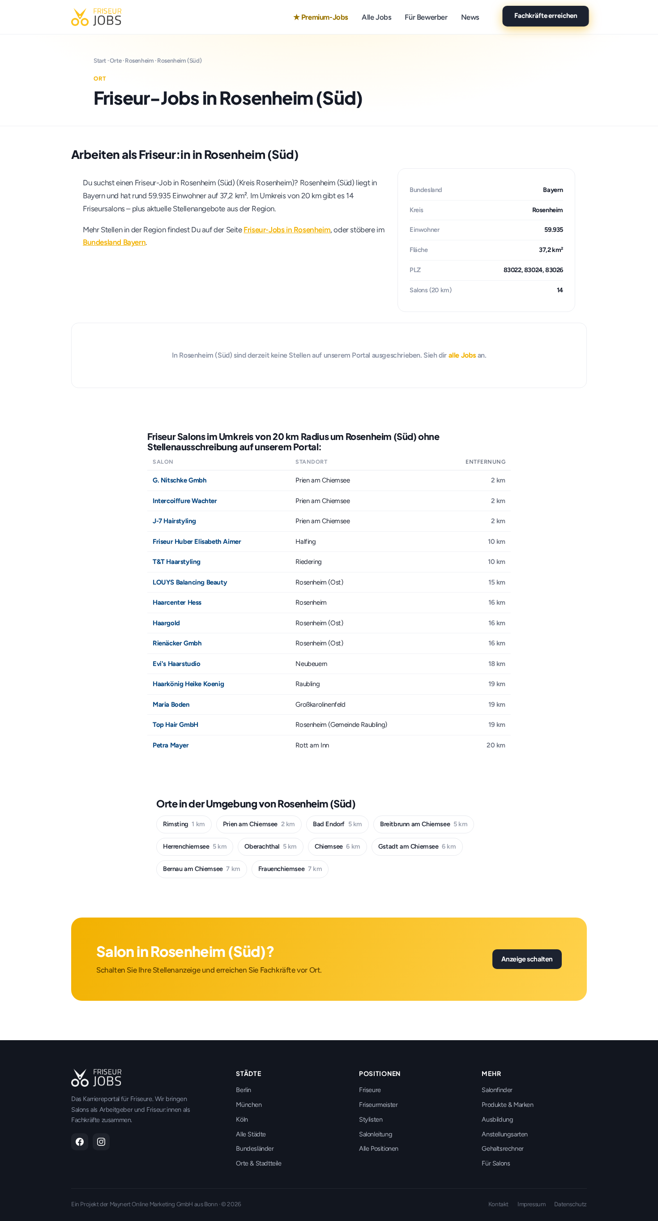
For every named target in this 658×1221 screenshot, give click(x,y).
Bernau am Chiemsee (201, 869)
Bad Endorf (337, 824)
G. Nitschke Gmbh (180, 480)
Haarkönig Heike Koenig (188, 684)
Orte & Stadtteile (258, 1163)
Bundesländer (254, 1148)
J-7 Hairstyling (174, 521)
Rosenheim (139, 60)
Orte (115, 60)
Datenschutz (570, 1204)
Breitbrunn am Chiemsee (423, 824)
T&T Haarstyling (177, 562)
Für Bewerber (426, 17)
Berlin (243, 1090)
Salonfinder (497, 1090)
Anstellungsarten (505, 1134)
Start (100, 60)
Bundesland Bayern (114, 242)
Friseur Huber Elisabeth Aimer (197, 542)
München (248, 1105)
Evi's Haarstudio (177, 664)
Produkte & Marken (507, 1105)
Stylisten (370, 1119)
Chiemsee (337, 846)
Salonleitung (375, 1134)
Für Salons (496, 1163)
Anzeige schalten (527, 959)
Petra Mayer (171, 745)
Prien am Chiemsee (259, 824)
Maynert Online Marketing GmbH (151, 1204)
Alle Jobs (376, 17)
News (470, 17)
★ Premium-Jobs (320, 17)
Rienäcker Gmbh (177, 643)
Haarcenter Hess (177, 602)
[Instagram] (101, 1141)
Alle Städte (251, 1134)
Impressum (531, 1204)
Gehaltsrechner (502, 1148)
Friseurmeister (378, 1105)
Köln (242, 1119)
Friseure (370, 1090)
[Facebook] (79, 1141)
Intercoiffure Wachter (185, 501)
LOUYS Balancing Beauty (190, 582)
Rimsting (184, 824)
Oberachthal (270, 846)
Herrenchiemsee (194, 846)
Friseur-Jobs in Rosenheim (287, 229)
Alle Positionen (378, 1148)
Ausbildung (497, 1119)
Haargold (166, 623)
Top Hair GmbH (175, 725)
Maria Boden (171, 704)
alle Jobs (462, 355)
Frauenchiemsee (290, 869)
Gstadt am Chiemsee (417, 846)
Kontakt (498, 1204)
